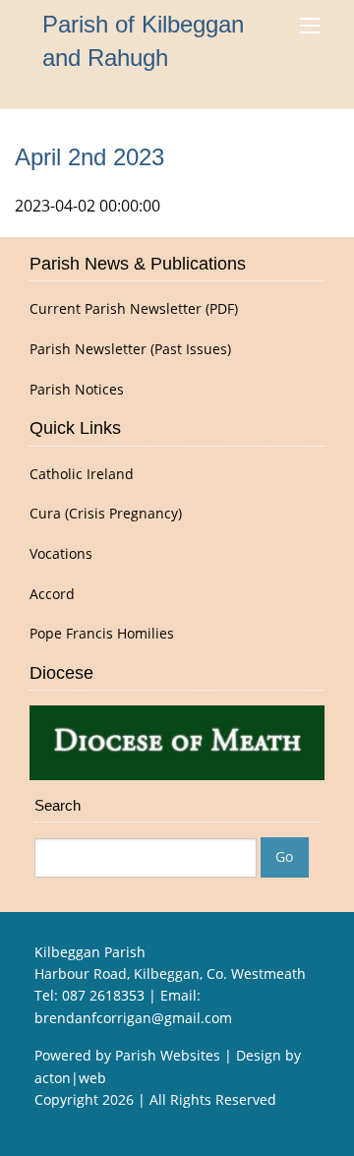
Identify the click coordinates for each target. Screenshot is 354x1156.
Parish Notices (77, 389)
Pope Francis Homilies (102, 633)
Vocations (61, 554)
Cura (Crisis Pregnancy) (106, 513)
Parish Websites (167, 1055)
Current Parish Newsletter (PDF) (134, 309)
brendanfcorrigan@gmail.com (133, 1017)
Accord (52, 594)
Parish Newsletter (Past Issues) (130, 349)
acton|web (70, 1077)
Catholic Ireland (82, 474)
